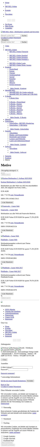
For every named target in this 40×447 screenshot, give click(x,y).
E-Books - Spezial (15, 108)
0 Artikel (4, 38)
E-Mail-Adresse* (6, 367)
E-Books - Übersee (15, 106)
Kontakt (8, 10)
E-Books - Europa (15, 104)
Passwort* (4, 369)
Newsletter (8, 14)
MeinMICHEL (10, 90)
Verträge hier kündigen (12, 311)
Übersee (12, 73)
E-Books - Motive (15, 112)
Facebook (8, 334)
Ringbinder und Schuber (17, 137)
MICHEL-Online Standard (18, 55)
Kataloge (8, 67)
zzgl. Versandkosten (17, 195)
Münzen (12, 83)
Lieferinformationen (12, 313)
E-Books (8, 96)
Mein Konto (9, 26)
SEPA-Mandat (10, 309)
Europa (11, 71)
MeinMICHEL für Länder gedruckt (21, 92)
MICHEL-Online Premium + (19, 59)
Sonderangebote (14, 75)
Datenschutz (9, 315)
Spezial (11, 77)
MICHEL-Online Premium (18, 57)
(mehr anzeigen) (14, 432)
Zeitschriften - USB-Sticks (18, 125)
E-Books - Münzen (15, 114)
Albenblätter (13, 133)
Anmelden (8, 28)
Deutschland (13, 69)
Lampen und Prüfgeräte (17, 139)
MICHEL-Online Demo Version (20, 65)
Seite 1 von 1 (6, 174)
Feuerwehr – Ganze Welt (9, 210)
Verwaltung (13, 148)
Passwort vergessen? (8, 373)
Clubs (7, 46)
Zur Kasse (8, 24)
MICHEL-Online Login (17, 63)
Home (7, 3)
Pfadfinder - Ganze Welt (9, 240)
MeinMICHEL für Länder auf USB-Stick (23, 94)
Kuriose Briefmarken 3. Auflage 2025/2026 (15, 182)
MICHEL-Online (11, 6)
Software (8, 146)
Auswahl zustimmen (8, 445)
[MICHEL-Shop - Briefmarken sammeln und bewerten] (20, 32)
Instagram (8, 336)
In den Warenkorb (7, 202)
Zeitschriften (9, 121)
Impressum (8, 319)
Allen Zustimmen (7, 443)
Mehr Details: (17, 88)
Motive (11, 81)
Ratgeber (12, 79)
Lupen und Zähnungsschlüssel (19, 141)
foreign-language (15, 85)
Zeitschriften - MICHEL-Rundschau (21, 123)
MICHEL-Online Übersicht (18, 52)
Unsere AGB (9, 317)
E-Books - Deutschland (17, 102)
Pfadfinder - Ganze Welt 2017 (11, 271)
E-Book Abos (14, 98)
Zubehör (8, 131)
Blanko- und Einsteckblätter (18, 135)
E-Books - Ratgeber (16, 110)
